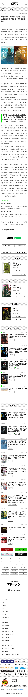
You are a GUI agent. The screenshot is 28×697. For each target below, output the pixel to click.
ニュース (5, 603)
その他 (23, 573)
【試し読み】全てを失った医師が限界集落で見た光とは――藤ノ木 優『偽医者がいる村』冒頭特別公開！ (17, 443)
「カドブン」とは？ (8, 648)
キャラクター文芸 (12, 504)
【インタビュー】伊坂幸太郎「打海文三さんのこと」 (18, 389)
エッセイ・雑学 (5, 567)
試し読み (5, 612)
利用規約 (5, 651)
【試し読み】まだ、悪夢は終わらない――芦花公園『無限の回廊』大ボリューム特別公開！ (17, 456)
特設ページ (6, 618)
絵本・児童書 (14, 567)
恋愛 (5, 564)
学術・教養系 (23, 567)
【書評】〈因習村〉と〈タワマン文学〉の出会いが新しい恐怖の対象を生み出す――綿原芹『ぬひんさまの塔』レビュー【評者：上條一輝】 (17, 514)
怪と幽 (23, 570)
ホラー (10, 461)
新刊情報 (5, 622)
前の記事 (8, 246)
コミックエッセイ (14, 573)
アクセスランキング (8, 634)
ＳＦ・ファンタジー (23, 558)
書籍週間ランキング (8, 640)
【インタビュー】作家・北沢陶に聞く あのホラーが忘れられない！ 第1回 (17, 539)
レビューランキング (8, 637)
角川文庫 (5, 628)
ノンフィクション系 (5, 570)
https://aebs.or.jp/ (21, 689)
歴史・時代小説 (5, 561)
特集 (4, 606)
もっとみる (14, 397)
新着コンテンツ (7, 645)
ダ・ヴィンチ (5, 573)
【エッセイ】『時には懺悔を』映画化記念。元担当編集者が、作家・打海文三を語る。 (18, 376)
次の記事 (20, 246)
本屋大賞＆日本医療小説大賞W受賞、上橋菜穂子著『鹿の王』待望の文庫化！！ (13, 19)
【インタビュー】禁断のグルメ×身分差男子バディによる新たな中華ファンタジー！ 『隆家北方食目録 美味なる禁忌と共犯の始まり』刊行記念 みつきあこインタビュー (17, 498)
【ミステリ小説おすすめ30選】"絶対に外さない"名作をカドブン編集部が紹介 (18, 336)
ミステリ (12, 339)
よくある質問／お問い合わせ (11, 654)
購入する (19, 270)
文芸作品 (12, 354)
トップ (5, 600)
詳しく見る (19, 274)
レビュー (5, 609)
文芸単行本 (6, 625)
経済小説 (14, 561)
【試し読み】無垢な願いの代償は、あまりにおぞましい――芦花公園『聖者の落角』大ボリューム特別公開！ (17, 470)
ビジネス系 (14, 570)
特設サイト (5, 201)
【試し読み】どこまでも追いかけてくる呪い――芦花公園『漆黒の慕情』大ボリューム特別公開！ (17, 484)
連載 (4, 615)
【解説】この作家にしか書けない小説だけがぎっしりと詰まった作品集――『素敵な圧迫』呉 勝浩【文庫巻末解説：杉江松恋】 (18, 364)
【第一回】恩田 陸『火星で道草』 (17, 527)
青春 (23, 561)
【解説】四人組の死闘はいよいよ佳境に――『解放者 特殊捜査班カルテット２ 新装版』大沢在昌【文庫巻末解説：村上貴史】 (18, 350)
